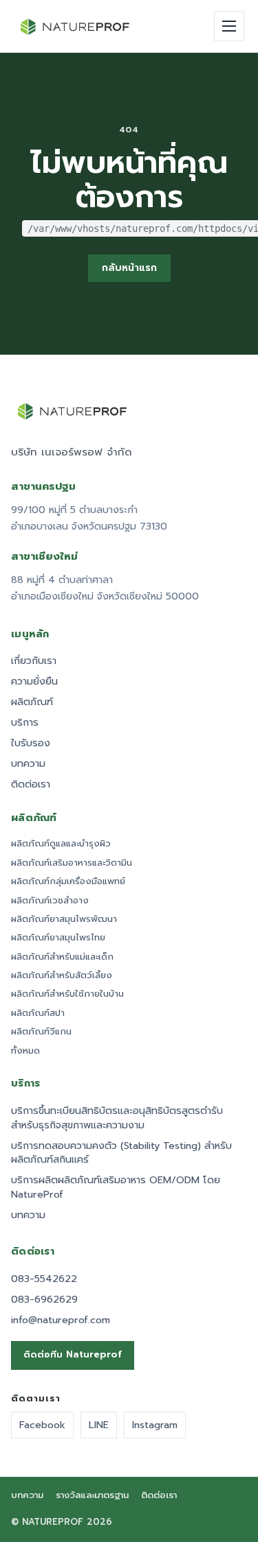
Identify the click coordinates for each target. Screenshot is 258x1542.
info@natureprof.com (60, 1320)
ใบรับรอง (30, 743)
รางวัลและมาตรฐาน (92, 1495)
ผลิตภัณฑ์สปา (38, 1013)
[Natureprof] (76, 26)
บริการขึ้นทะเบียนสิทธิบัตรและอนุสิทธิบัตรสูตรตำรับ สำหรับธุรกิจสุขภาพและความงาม (117, 1118)
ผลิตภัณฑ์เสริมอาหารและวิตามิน (71, 863)
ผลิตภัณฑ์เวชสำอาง (50, 900)
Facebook (42, 1424)
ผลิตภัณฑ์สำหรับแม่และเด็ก (62, 957)
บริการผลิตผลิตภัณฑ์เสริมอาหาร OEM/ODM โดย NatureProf (115, 1187)
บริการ (25, 722)
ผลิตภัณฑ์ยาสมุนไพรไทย (58, 938)
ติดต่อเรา (30, 784)
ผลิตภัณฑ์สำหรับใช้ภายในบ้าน (67, 994)
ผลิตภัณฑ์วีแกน (41, 1031)
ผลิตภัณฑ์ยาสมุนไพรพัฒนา (64, 919)
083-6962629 (44, 1299)
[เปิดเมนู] (229, 26)
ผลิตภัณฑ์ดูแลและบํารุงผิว (61, 844)
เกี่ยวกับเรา (33, 661)
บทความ (28, 764)
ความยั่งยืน (34, 681)
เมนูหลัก (30, 634)
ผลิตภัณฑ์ (32, 702)
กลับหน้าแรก (129, 268)
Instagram (155, 1424)
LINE (99, 1424)
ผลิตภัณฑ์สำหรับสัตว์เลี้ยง (61, 975)
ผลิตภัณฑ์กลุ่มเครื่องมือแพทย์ (68, 881)
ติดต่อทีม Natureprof (72, 1355)
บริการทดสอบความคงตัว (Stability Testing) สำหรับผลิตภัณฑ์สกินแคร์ (121, 1153)
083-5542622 (44, 1279)
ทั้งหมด (25, 1051)
